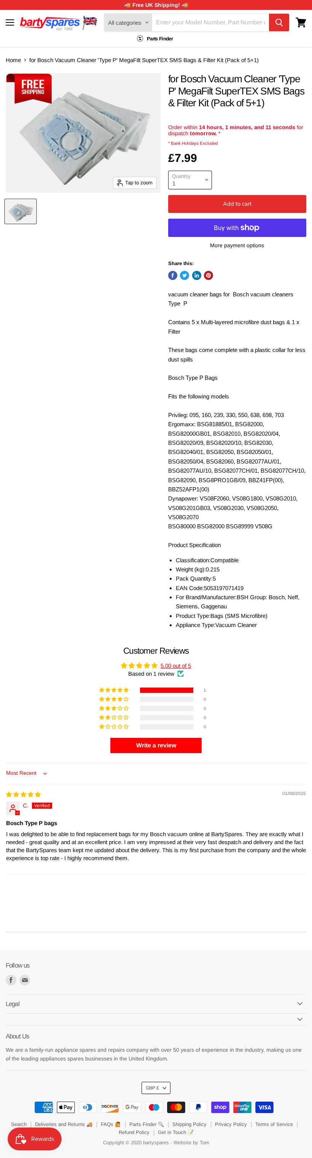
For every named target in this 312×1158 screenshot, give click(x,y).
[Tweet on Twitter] (184, 275)
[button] (114, 690)
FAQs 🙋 (111, 1124)
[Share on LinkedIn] (196, 275)
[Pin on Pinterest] (208, 275)
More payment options (237, 245)
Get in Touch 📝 (176, 1132)
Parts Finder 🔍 (146, 1124)
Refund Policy (134, 1132)
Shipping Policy (189, 1124)
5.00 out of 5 (176, 665)
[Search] (279, 22)
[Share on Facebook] (172, 275)
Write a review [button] (156, 745)
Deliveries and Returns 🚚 (63, 1124)
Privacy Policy (231, 1124)
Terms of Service (274, 1124)
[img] (23, 794)
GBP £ (152, 1088)
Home (13, 60)
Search (19, 1124)
